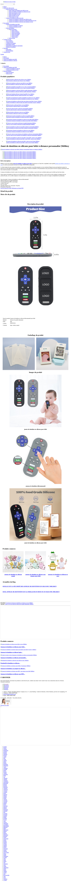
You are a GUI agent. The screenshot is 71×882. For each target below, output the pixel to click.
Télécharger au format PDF (18, 188)
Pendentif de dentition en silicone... (10, 663)
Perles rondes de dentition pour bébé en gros (18, 10)
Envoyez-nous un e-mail (6, 188)
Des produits (6, 23)
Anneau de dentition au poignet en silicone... (13, 668)
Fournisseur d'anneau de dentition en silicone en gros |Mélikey (19, 131)
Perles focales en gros (13, 16)
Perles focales (15, 36)
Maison (5, 6)
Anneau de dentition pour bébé (13, 24)
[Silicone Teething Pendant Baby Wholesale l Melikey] (15, 660)
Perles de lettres (15, 35)
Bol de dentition (9, 50)
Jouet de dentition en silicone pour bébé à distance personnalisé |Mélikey (22, 128)
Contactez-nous (6, 52)
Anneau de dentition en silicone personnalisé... (14, 657)
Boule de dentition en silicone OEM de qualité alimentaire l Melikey (21, 91)
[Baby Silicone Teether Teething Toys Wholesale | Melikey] (14, 644)
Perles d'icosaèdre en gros (14, 14)
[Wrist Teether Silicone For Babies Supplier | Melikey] (16, 665)
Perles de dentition (10, 28)
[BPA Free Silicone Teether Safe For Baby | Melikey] (17, 671)
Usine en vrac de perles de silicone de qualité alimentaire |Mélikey (20, 124)
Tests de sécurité (9, 42)
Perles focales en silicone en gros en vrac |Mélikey (17, 113)
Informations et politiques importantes (14, 45)
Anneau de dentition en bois (15, 26)
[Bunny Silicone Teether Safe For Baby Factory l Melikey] (18, 649)
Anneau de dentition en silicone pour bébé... (13, 647)
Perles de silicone (12, 29)
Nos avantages (9, 40)
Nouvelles (5, 48)
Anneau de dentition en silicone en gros (14, 18)
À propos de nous (7, 39)
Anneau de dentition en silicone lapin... (12, 652)
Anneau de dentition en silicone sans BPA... (13, 674)
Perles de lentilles (15, 31)
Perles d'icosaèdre (15, 34)
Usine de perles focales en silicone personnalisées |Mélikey (19, 109)
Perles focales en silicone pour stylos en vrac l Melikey (18, 80)
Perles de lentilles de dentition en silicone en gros (19, 11)
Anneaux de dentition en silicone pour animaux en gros (21, 21)
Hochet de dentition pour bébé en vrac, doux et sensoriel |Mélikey (20, 88)
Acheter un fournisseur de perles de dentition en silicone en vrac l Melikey (22, 99)
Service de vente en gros (8, 8)
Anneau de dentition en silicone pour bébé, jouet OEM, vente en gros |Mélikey (23, 139)
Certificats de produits (11, 43)
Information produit (10, 44)
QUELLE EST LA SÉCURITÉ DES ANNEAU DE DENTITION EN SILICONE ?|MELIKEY (30, 586)
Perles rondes (14, 30)
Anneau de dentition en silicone (16, 25)
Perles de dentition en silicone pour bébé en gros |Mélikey (18, 84)
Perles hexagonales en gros (15, 13)
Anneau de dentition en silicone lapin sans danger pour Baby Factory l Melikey (23, 102)
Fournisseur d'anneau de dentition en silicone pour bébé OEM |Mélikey (21, 120)
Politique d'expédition (11, 47)
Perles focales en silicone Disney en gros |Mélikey (17, 106)
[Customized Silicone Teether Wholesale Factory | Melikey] (19, 655)
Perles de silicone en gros (11, 9)
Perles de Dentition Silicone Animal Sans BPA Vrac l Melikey (19, 95)
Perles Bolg (8, 49)
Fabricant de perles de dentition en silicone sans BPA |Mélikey (19, 117)
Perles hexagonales (16, 33)
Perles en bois (12, 38)
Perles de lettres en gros (14, 15)
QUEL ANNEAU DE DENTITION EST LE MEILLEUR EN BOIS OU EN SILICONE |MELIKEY (31, 591)
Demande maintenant (5, 682)
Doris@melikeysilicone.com (9, 694)
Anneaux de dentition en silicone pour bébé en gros (20, 19)
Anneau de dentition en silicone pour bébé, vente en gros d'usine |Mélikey (22, 142)
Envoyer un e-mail (5, 705)
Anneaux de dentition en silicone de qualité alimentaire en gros (22, 20)
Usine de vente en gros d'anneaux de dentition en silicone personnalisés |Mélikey (23, 135)
